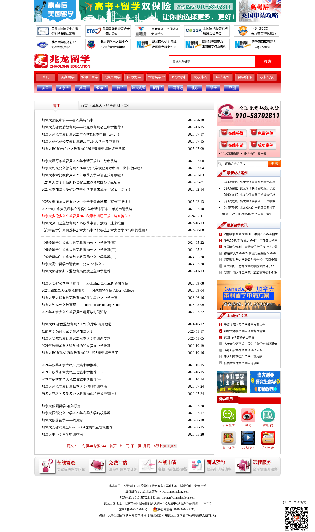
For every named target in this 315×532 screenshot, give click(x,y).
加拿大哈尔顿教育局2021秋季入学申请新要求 (76, 338)
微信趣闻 (249, 153)
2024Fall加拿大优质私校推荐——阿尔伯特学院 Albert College (88, 290)
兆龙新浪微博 (230, 153)
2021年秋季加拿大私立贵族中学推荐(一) (72, 379)
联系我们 (143, 485)
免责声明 (200, 485)
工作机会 (172, 485)
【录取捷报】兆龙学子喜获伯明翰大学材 (248, 195)
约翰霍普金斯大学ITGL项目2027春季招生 (251, 234)
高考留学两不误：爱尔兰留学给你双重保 (250, 344)
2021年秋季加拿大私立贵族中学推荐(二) (72, 372)
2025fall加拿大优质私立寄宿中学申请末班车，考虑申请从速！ (89, 209)
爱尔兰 (101, 88)
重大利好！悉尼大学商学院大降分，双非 (250, 266)
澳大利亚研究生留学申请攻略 (243, 356)
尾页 (146, 446)
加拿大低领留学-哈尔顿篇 (61, 406)
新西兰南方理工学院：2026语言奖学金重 (250, 272)
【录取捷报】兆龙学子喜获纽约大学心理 (248, 182)
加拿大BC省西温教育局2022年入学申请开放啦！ (78, 324)
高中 (127, 105)
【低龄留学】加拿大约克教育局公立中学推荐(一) (79, 257)
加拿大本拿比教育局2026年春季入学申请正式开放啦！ (83, 175)
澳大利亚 (139, 88)
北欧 (194, 88)
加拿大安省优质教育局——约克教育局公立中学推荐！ (83, 127)
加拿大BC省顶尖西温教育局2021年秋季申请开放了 (80, 353)
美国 (45, 88)
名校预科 (178, 77)
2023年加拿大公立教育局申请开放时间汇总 (74, 312)
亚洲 (232, 88)
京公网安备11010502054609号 (177, 509)
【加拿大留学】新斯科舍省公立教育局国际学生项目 (81, 182)
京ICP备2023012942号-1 (134, 509)
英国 (82, 88)
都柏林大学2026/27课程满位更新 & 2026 (250, 253)
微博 (248, 425)
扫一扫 (262, 153)
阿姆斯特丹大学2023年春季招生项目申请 (250, 259)
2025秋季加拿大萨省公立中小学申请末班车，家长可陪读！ (86, 202)
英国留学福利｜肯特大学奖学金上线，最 (250, 247)
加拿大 (64, 88)
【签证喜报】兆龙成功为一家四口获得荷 (248, 207)
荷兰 (120, 88)
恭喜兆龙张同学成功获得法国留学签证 (247, 214)
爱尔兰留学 (89, 77)
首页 (45, 77)
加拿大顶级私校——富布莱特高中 (67, 120)
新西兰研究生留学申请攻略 (241, 363)
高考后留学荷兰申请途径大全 (243, 350)
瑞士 (213, 88)
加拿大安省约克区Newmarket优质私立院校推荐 (77, 427)
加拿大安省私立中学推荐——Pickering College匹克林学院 (85, 283)
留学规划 (113, 105)
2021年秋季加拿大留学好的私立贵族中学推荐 (76, 346)
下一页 (136, 446)
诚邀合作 (186, 485)
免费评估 (265, 133)
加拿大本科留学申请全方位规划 (244, 331)
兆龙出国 (115, 485)
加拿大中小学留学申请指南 (62, 434)
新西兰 (157, 88)
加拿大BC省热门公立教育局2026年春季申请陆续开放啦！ (85, 149)
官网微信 (229, 425)
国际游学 (134, 77)
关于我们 (129, 485)
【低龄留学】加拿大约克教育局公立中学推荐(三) (79, 242)
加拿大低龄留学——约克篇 (62, 420)
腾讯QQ (268, 425)
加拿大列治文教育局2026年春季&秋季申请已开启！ (81, 134)
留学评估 (229, 448)
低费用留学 (112, 77)
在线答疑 (236, 133)
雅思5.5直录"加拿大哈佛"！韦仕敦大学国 (250, 240)
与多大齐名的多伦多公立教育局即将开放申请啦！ (79, 393)
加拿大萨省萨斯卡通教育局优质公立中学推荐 (76, 271)
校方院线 (248, 448)
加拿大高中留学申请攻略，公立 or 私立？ (73, 264)
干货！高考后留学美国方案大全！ (246, 324)
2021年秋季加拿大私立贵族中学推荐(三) (72, 365)
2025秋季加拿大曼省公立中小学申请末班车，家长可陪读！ (86, 189)
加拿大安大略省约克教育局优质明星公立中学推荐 (79, 298)
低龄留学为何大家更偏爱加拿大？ (67, 331)
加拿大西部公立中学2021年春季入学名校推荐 (76, 413)
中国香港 (176, 88)
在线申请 (236, 145)
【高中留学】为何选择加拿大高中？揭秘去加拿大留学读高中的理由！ (95, 230)
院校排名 (200, 77)
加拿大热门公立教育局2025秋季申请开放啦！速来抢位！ (85, 223)
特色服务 (157, 485)
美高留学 (68, 77)
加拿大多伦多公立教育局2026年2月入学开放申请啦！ (82, 141)
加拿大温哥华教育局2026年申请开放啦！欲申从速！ (81, 161)
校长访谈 (267, 77)
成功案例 (223, 77)
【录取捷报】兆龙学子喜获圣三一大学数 (248, 201)
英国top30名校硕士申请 (239, 337)
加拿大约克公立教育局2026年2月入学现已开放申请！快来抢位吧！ (92, 168)
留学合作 (245, 77)
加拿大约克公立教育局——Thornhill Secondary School (82, 305)
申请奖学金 (156, 77)
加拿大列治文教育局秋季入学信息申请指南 (74, 386)
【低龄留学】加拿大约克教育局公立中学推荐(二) (79, 250)
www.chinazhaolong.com (174, 491)
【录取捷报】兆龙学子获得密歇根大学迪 (248, 188)
